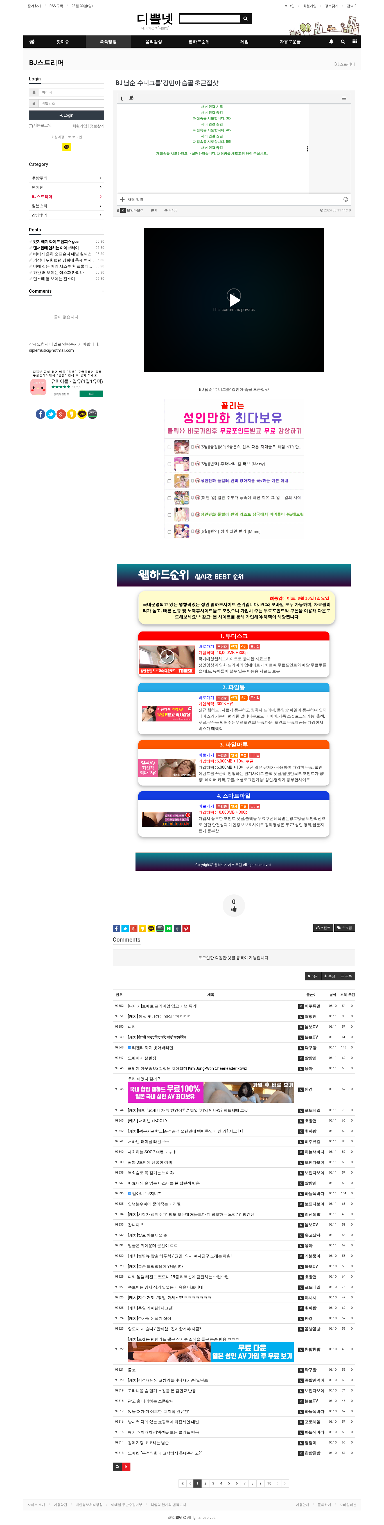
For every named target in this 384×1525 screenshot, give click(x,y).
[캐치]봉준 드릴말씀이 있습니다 (155, 1266)
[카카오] (66, 147)
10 (269, 1483)
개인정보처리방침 (89, 1505)
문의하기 (324, 1505)
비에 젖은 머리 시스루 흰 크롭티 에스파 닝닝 (71, 266)
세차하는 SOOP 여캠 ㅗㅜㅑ (152, 1152)
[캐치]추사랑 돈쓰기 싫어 (149, 1318)
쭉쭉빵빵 (108, 41)
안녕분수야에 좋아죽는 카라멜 (154, 1204)
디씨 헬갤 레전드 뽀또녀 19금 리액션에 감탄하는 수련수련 (178, 1276)
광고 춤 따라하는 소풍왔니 (151, 1401)
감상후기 (40, 215)
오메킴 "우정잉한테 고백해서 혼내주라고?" (165, 1453)
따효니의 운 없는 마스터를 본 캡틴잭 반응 (164, 1183)
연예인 (38, 187)
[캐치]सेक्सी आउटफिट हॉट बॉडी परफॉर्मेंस (157, 1037)
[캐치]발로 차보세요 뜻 (147, 1235)
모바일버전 (348, 1505)
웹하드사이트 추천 (228, 865)
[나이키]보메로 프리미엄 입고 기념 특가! (162, 1006)
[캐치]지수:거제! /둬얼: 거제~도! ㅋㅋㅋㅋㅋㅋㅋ (169, 1297)
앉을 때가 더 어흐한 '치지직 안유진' (158, 1411)
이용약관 (60, 1505)
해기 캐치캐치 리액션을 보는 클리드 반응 (163, 1432)
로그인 (289, 6)
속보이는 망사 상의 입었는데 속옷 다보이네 (165, 1287)
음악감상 (153, 41)
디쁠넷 (155, 18)
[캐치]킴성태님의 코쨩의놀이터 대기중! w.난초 (168, 1380)
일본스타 (40, 206)
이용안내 (302, 1505)
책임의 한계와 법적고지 (168, 1505)
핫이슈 (63, 41)
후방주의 (40, 178)
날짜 (332, 995)
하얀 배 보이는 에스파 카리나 (58, 272)
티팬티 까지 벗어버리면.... (154, 1047)
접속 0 (351, 6)
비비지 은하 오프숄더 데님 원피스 (62, 254)
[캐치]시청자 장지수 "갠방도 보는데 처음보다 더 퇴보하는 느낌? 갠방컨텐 (191, 1214)
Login (68, 115)
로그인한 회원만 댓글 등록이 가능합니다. (233, 957)
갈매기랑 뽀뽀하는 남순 (148, 1442)
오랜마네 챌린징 (142, 1058)
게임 (244, 41)
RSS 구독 (56, 6)
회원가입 (310, 6)
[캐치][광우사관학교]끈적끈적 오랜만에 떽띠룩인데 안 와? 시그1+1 (186, 1131)
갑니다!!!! (135, 1224)
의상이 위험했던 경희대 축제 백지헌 (64, 260)
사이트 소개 (36, 1505)
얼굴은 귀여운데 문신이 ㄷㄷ (153, 1245)
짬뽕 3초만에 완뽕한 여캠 (150, 1162)
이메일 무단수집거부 (126, 1505)
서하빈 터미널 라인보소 (148, 1141)
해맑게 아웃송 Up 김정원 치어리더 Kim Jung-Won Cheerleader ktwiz (187, 1068)
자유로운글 (290, 41)
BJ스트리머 (46, 63)
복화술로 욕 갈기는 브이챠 (151, 1172)
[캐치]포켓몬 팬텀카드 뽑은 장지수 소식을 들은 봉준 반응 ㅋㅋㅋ (183, 1339)
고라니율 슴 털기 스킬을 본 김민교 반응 (162, 1390)
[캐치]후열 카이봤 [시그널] (150, 1308)
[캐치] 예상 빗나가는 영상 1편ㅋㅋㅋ (159, 1016)
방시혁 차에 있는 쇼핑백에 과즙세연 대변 (163, 1422)
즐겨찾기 (34, 6)
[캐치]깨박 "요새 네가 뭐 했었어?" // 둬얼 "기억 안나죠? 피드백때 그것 (188, 1110)
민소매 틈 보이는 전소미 (53, 278)
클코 (132, 1370)
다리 (132, 1027)
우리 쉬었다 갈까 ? (144, 1079)
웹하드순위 (199, 41)
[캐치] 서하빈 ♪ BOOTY (148, 1120)
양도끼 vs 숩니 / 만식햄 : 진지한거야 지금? (164, 1329)
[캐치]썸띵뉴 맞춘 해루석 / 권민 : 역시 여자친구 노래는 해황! (180, 1256)
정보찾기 (331, 6)
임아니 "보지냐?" (146, 1193)
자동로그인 (42, 125)
